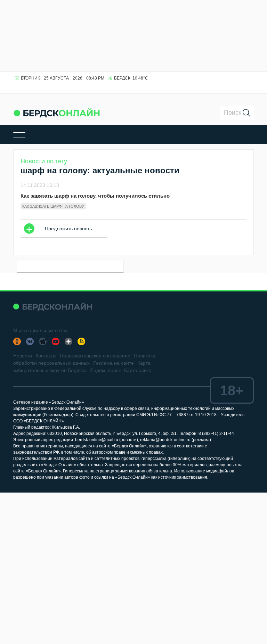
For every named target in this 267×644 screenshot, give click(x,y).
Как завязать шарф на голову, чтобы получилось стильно (95, 196)
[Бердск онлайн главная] (52, 306)
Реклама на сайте (113, 363)
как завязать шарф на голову (53, 206)
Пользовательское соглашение (95, 355)
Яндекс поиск (105, 370)
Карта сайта (138, 370)
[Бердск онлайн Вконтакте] (30, 341)
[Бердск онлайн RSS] (81, 341)
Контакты (45, 355)
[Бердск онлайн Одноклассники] (17, 341)
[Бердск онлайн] (56, 113)
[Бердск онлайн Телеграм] (43, 341)
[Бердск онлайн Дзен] (68, 341)
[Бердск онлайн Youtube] (55, 341)
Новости (22, 355)
